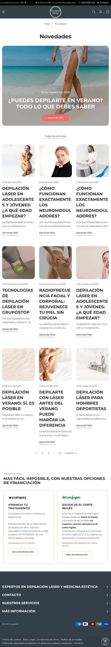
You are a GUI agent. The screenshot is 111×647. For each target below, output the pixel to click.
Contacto (79, 643)
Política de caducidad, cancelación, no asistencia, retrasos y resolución (37, 643)
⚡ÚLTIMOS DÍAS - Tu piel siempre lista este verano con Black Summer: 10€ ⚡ (68, 2)
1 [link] (36, 453)
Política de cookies (11, 639)
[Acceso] (101, 12)
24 (60, 453)
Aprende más (55, 117)
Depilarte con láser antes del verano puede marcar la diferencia (52, 409)
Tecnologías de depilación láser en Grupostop (17, 301)
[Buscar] (94, 12)
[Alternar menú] (3, 12)
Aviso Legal (29, 639)
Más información (23, 552)
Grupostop (13, 624)
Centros (104, 2)
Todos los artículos (55, 136)
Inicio (47, 24)
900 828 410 (88, 2)
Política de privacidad (71, 639)
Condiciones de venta (48, 639)
